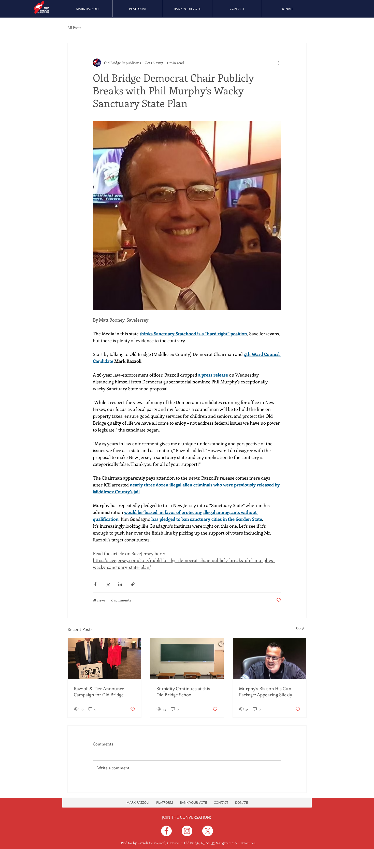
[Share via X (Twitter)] (107, 584)
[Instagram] (187, 831)
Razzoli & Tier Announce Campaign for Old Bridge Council (99, 691)
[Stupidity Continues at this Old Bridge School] (187, 658)
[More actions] (278, 63)
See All (301, 628)
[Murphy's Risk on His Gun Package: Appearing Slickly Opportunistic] (269, 658)
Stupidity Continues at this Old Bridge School (183, 691)
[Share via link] (132, 584)
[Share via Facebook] (95, 584)
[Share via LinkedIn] (120, 584)
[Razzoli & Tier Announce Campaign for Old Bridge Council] (104, 658)
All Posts (74, 27)
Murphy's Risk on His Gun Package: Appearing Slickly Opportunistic (265, 691)
